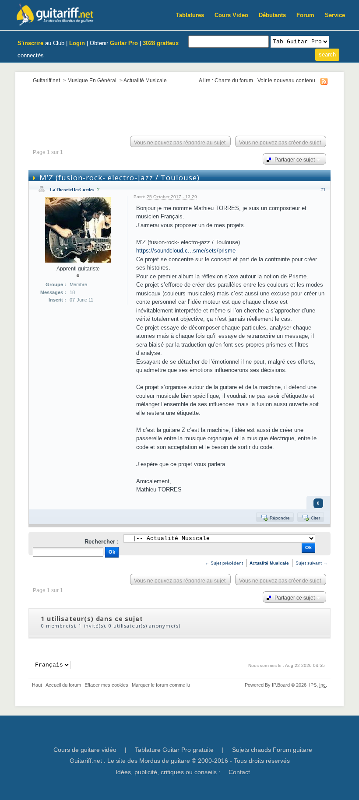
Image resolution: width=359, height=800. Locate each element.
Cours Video (231, 15)
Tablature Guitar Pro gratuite (174, 749)
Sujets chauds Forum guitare (272, 749)
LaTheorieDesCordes (72, 189)
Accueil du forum (63, 685)
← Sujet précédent (224, 563)
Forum (305, 15)
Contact (239, 771)
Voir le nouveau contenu (286, 80)
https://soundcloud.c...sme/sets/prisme (186, 250)
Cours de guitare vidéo (84, 749)
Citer (315, 518)
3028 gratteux (161, 43)
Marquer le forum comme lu (161, 685)
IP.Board (281, 685)
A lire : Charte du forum (226, 80)
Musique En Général (91, 80)
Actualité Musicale (145, 80)
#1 (323, 189)
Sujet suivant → (311, 563)
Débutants (272, 15)
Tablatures (190, 15)
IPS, (317, 685)
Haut (37, 685)
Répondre (279, 518)
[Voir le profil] (98, 189)
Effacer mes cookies (106, 685)
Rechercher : (101, 541)
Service (335, 15)
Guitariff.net (46, 80)
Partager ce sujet (294, 159)
